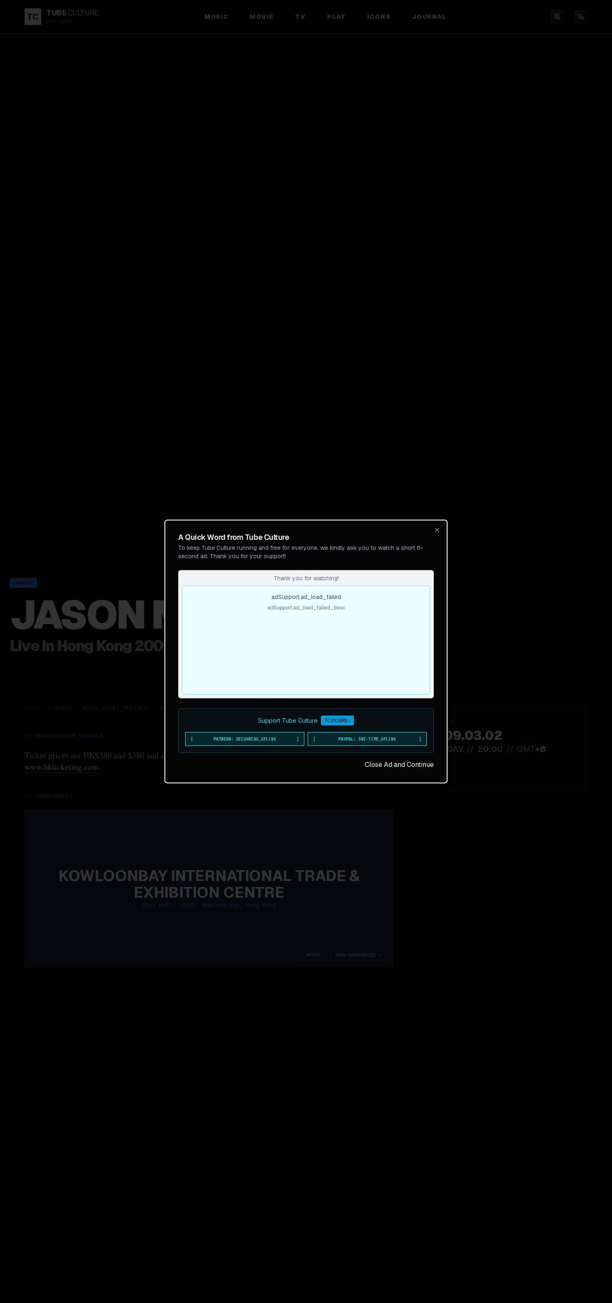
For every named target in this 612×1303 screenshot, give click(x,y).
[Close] (437, 530)
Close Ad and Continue (399, 764)
